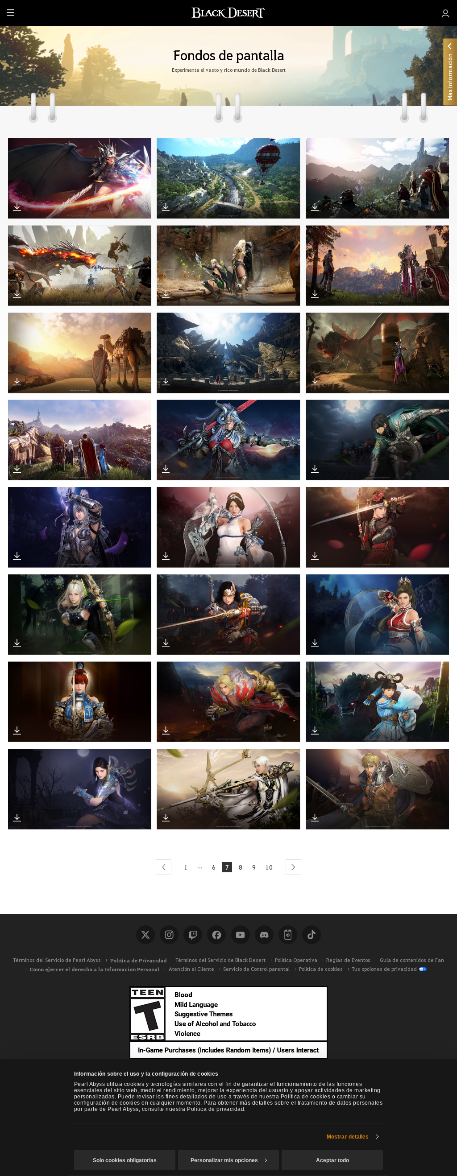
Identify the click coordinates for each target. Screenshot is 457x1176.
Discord (264, 934)
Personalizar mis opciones (224, 1160)
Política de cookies (321, 969)
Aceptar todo (332, 1160)
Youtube (240, 934)
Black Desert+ (287, 934)
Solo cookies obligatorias (125, 1160)
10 (269, 867)
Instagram (169, 934)
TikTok (311, 934)
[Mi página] (445, 13)
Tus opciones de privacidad (384, 969)
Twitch (192, 934)
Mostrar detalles (348, 1137)
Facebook (216, 934)
